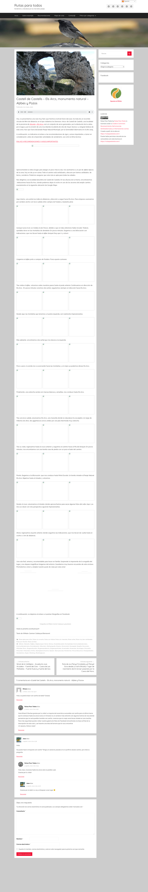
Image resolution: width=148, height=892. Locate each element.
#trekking (32, 653)
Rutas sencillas (32, 642)
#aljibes (32, 644)
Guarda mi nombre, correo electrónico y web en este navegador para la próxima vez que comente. (51, 849)
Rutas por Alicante (21, 642)
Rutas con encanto (38, 639)
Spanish (126, 1)
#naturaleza (27, 650)
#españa (79, 646)
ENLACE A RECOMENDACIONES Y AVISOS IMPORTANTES (37, 141)
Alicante (33, 124)
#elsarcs (58, 646)
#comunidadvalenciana (80, 644)
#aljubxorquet (39, 644)
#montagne (80, 648)
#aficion (21, 644)
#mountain (19, 650)
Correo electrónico (23, 844)
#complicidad (69, 644)
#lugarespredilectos (44, 648)
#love (24, 648)
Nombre (19, 839)
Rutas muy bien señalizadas (84, 639)
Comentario (21, 811)
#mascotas (73, 648)
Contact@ (72, 15)
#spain (27, 653)
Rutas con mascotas (61, 639)
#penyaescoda (59, 650)
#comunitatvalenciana (23, 646)
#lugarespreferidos (55, 648)
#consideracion (34, 646)
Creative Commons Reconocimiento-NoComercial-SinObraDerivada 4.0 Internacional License (115, 126)
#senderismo (20, 653)
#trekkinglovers (40, 653)
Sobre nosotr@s (27, 15)
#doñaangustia (51, 646)
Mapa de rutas (59, 15)
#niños (33, 650)
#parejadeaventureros (42, 650)
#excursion (85, 646)
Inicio (16, 15)
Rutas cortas (71, 639)
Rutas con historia (49, 639)
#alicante (27, 644)
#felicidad (19, 648)
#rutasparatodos (88, 650)
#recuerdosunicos (77, 650)
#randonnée (68, 650)
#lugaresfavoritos (32, 648)
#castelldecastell (59, 644)
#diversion (43, 646)
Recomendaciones (44, 15)
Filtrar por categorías (87, 15)
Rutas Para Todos (120, 121)
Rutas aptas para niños (25, 639)
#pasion (52, 650)
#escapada (73, 646)
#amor (46, 644)
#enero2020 (65, 646)
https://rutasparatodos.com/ (110, 134)
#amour (51, 644)
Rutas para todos (28, 5)
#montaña (87, 648)
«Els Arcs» (40, 124)
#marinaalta (65, 648)
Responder (19, 700)
